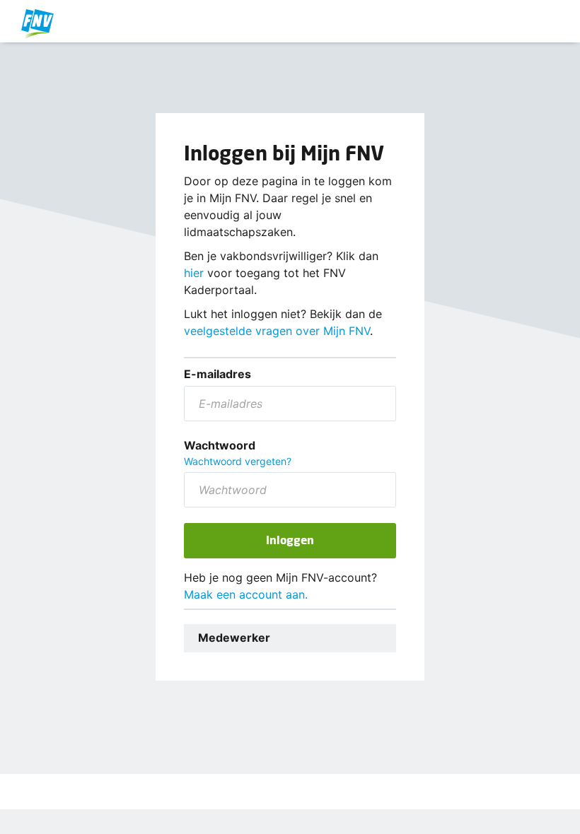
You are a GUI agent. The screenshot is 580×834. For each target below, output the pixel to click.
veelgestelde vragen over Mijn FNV (277, 331)
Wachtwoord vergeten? (237, 461)
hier (194, 273)
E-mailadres (217, 374)
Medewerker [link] (234, 637)
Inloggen (290, 539)
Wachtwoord (219, 445)
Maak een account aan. (246, 594)
